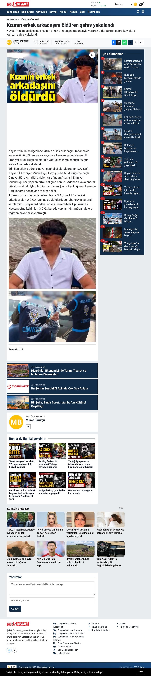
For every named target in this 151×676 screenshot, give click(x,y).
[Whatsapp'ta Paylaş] (124, 42)
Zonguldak (13, 11)
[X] (14, 650)
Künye (122, 623)
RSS (13, 667)
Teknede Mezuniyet (129, 626)
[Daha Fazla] (130, 42)
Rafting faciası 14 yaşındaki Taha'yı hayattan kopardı (48, 464)
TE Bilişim (139, 667)
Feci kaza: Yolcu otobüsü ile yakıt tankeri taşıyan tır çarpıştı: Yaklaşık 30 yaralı (22, 494)
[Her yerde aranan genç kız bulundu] (81, 480)
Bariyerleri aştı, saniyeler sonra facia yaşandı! (52, 492)
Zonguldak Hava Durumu (70, 630)
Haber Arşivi (64, 653)
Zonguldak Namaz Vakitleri (71, 633)
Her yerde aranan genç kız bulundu (80, 492)
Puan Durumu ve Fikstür (69, 643)
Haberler (12, 19)
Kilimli (63, 11)
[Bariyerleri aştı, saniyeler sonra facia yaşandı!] (52, 480)
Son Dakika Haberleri (68, 650)
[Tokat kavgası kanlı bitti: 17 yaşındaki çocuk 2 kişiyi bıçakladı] (22, 450)
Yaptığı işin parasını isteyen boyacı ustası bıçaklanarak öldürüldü (80, 464)
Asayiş (73, 11)
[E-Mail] (28, 426)
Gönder (15, 608)
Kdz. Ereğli (27, 11)
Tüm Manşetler (65, 646)
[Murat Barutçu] (16, 421)
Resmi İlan (94, 11)
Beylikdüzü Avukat (100, 630)
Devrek (53, 11)
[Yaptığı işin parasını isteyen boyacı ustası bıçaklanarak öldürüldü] (81, 450)
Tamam (140, 672)
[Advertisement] (62, 125)
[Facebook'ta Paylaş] (114, 42)
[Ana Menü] (142, 12)
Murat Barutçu (35, 420)
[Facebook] (9, 650)
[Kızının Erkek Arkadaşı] (52, 316)
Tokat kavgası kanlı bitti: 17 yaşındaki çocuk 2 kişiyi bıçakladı (22, 464)
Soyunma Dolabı (99, 626)
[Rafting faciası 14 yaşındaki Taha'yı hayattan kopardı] (52, 450)
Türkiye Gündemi (30, 19)
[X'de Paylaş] (118, 42)
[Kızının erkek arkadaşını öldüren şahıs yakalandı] (52, 76)
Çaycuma (41, 11)
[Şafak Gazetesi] (18, 4)
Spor (82, 11)
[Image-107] (52, 253)
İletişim (95, 623)
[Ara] (138, 12)
